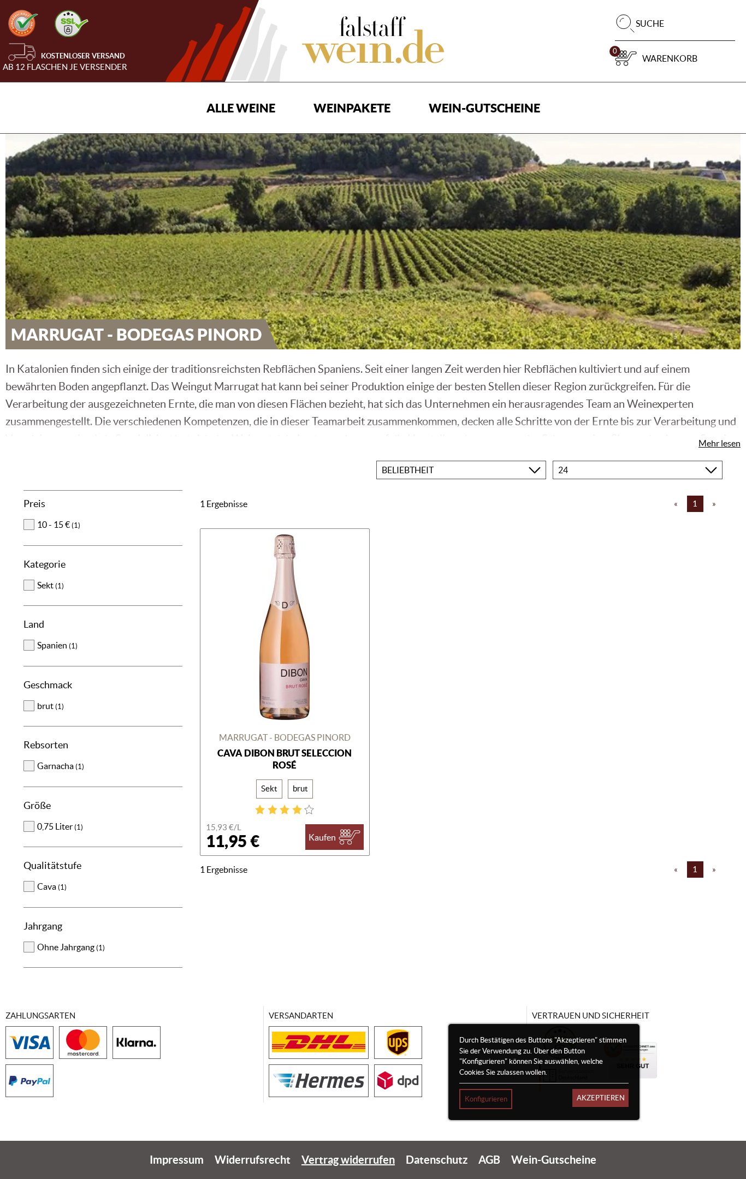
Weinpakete (351, 108)
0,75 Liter (60, 826)
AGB (489, 1159)
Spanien (57, 645)
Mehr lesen (719, 443)
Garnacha (60, 766)
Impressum (177, 1159)
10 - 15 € (58, 524)
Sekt (50, 585)
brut (50, 706)
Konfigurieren (486, 1099)
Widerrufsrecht (253, 1159)
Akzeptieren (601, 1098)
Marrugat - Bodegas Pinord (285, 737)
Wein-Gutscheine (484, 108)
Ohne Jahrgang (71, 947)
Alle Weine (240, 108)
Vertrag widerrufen (348, 1159)
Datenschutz (436, 1159)
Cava (52, 886)
